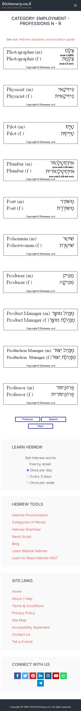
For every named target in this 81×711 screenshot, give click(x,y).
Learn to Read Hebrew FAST (35, 558)
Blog (15, 544)
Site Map (19, 620)
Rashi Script (21, 537)
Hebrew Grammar (26, 529)
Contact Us (21, 634)
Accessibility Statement (31, 627)
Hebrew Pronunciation (30, 515)
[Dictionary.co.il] (17, 5)
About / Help (22, 599)
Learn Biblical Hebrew (29, 551)
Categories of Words (29, 522)
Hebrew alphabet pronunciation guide (47, 39)
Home (17, 591)
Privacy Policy (23, 613)
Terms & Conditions (28, 606)
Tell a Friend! (22, 642)
